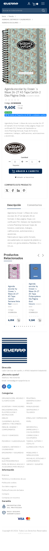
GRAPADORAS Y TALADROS (32, 411)
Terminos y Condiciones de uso (14, 479)
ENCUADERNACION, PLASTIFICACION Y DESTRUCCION (10, 412)
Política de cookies (9, 482)
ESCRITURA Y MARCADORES (13, 406)
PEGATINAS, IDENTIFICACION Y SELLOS (33, 400)
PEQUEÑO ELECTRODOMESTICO (10, 459)
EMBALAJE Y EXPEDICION (36, 418)
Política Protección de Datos (13, 490)
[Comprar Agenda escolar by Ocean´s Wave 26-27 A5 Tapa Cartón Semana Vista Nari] (18, 320)
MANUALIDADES (32, 406)
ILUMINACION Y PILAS (35, 447)
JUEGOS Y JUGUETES (34, 464)
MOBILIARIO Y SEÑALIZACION (32, 453)
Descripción (14, 205)
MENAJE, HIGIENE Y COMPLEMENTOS (10, 428)
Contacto (5, 494)
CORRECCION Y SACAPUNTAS (32, 436)
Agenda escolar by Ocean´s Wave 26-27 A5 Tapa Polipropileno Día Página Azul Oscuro (35, 295)
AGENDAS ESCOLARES (10, 23)
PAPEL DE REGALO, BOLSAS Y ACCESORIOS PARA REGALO (13, 465)
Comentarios (34, 205)
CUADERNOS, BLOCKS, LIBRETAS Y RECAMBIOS (11, 422)
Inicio (4, 16)
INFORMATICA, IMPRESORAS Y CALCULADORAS (32, 429)
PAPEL (28, 421)
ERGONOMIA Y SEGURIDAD (12, 452)
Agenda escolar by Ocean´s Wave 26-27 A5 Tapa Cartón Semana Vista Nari (14, 296)
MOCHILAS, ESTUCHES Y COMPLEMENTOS (36, 459)
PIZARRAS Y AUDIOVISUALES (13, 441)
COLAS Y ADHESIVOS (10, 435)
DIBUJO (5, 418)
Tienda (11, 16)
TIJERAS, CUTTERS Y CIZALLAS (34, 442)
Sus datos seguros (9, 486)
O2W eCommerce (24, 533)
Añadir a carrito (27, 171)
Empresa (5, 475)
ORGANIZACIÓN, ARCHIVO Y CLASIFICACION (13, 399)
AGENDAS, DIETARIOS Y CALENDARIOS (16, 19)
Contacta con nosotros (11, 498)
